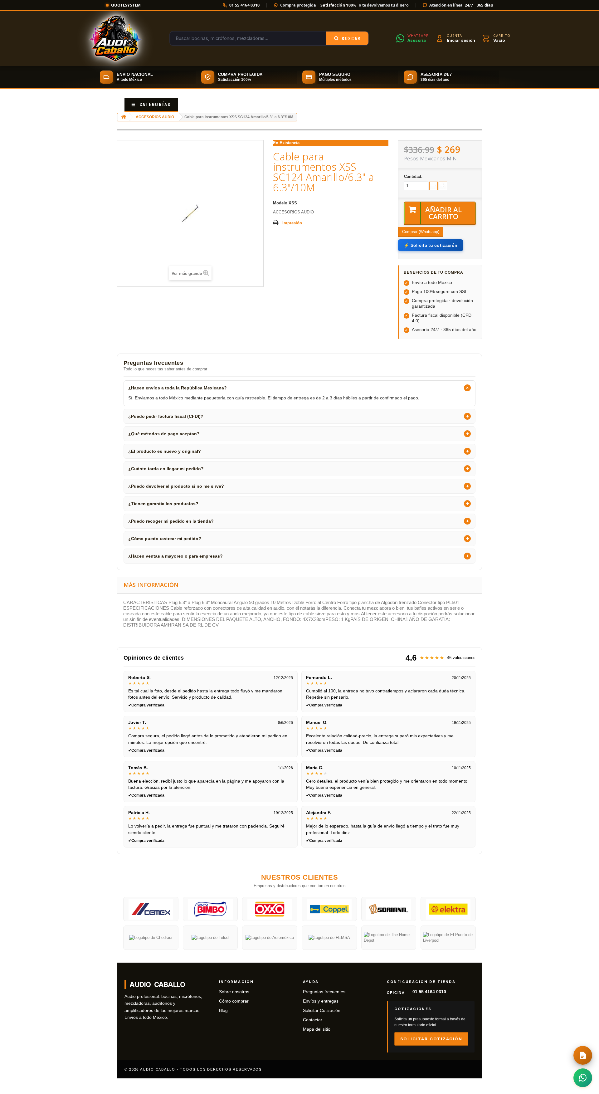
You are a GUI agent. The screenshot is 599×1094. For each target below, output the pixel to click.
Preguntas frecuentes (324, 991)
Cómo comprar (234, 1001)
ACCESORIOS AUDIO (155, 117)
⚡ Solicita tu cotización (430, 245)
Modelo (280, 203)
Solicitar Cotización (321, 1010)
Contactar (312, 1020)
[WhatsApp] (582, 1077)
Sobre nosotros (234, 991)
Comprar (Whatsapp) (420, 231)
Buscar (351, 38)
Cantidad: (413, 176)
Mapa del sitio (316, 1029)
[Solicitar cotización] (582, 1055)
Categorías (151, 104)
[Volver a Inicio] (123, 117)
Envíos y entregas (320, 1001)
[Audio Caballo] (115, 38)
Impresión (292, 223)
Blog (223, 1010)
